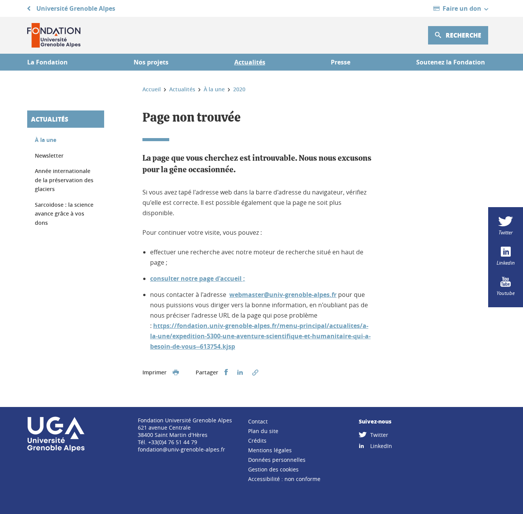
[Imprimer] (175, 372)
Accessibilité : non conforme (284, 479)
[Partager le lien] (255, 372)
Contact (258, 421)
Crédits (257, 440)
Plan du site (263, 431)
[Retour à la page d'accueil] (53, 35)
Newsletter (49, 155)
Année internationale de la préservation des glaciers (64, 180)
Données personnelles (277, 459)
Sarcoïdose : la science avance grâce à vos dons (64, 213)
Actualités (49, 119)
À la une (45, 139)
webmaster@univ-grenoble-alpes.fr (283, 294)
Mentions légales (270, 450)
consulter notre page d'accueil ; (197, 278)
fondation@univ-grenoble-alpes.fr (181, 449)
